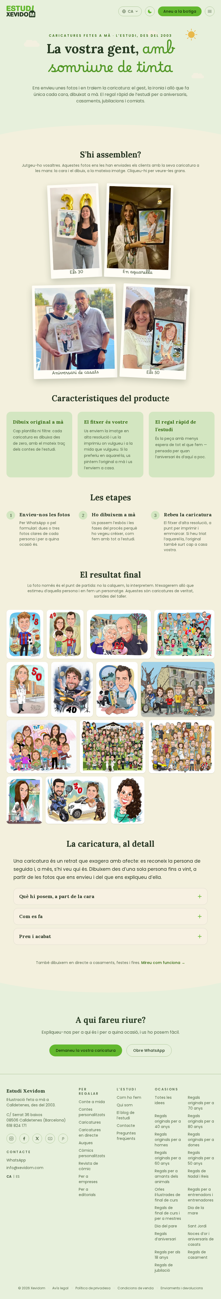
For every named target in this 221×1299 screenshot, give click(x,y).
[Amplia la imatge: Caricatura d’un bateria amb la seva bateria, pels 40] (72, 689)
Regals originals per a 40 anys (168, 1121)
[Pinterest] (63, 1138)
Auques (86, 1143)
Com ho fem (129, 1097)
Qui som (125, 1105)
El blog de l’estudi (125, 1115)
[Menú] (210, 11)
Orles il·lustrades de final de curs (167, 1195)
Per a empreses (88, 1179)
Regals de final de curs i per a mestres (168, 1213)
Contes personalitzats (92, 1112)
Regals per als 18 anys (167, 1254)
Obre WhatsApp (149, 1050)
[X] (37, 1138)
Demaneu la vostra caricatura (86, 1050)
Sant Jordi (197, 1226)
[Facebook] (24, 1138)
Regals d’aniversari (165, 1236)
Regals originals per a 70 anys (201, 1103)
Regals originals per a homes (168, 1139)
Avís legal (60, 1288)
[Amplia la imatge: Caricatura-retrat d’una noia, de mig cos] (127, 800)
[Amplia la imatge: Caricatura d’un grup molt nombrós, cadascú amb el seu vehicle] (182, 746)
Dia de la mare (196, 1210)
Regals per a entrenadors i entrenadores (200, 1195)
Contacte (126, 1125)
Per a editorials (87, 1192)
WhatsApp (16, 1160)
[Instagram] (11, 1138)
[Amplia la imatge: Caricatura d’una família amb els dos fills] (65, 634)
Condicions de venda (136, 1288)
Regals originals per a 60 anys (168, 1158)
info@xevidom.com (24, 1167)
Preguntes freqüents (126, 1135)
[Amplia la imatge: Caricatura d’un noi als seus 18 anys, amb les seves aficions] (24, 634)
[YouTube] (50, 1138)
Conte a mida (92, 1101)
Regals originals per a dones (201, 1139)
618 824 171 (16, 1125)
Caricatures (90, 1122)
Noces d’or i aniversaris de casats (201, 1239)
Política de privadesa (92, 1288)
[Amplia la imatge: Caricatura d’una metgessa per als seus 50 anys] (27, 689)
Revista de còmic (88, 1166)
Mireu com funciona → (163, 962)
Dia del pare (166, 1226)
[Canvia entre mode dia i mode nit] (150, 11)
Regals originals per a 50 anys (201, 1158)
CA (9, 1176)
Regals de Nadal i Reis (198, 1173)
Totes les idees (163, 1100)
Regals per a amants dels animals (166, 1176)
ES (18, 1176)
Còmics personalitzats (92, 1153)
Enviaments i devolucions (182, 1288)
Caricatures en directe (90, 1132)
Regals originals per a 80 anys (201, 1121)
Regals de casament (198, 1254)
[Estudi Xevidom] (20, 11)
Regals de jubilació (164, 1267)
